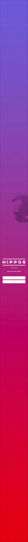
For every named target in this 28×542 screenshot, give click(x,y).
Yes (14, 278)
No (14, 281)
